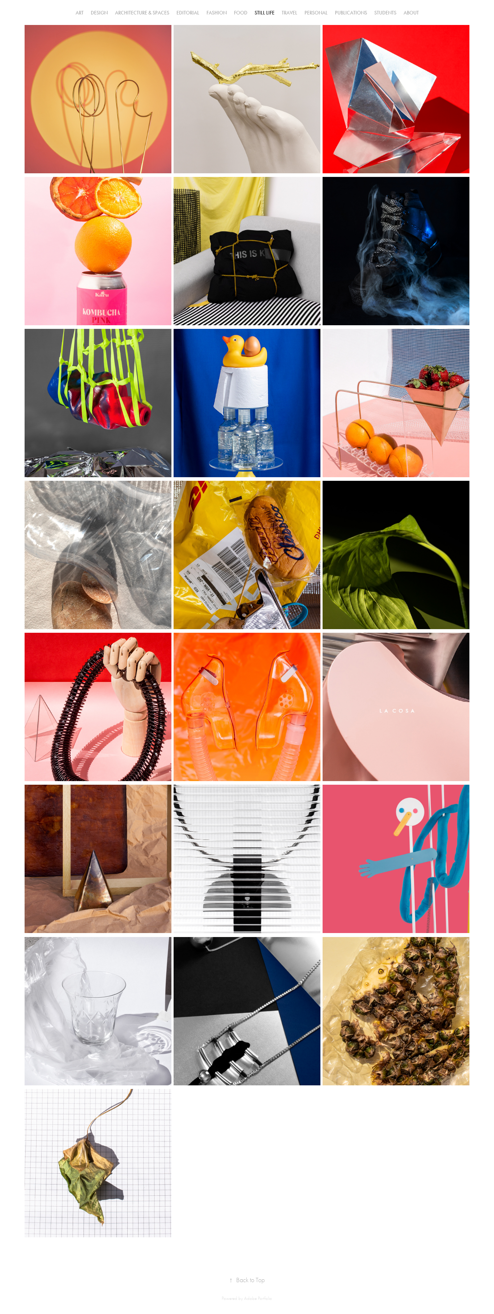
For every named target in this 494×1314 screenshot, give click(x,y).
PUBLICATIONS (351, 13)
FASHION (216, 13)
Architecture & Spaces (142, 13)
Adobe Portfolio (258, 1298)
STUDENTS (385, 13)
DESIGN (99, 13)
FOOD (240, 13)
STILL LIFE (264, 13)
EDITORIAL (187, 13)
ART (80, 13)
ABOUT (411, 13)
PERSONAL (316, 13)
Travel (289, 13)
